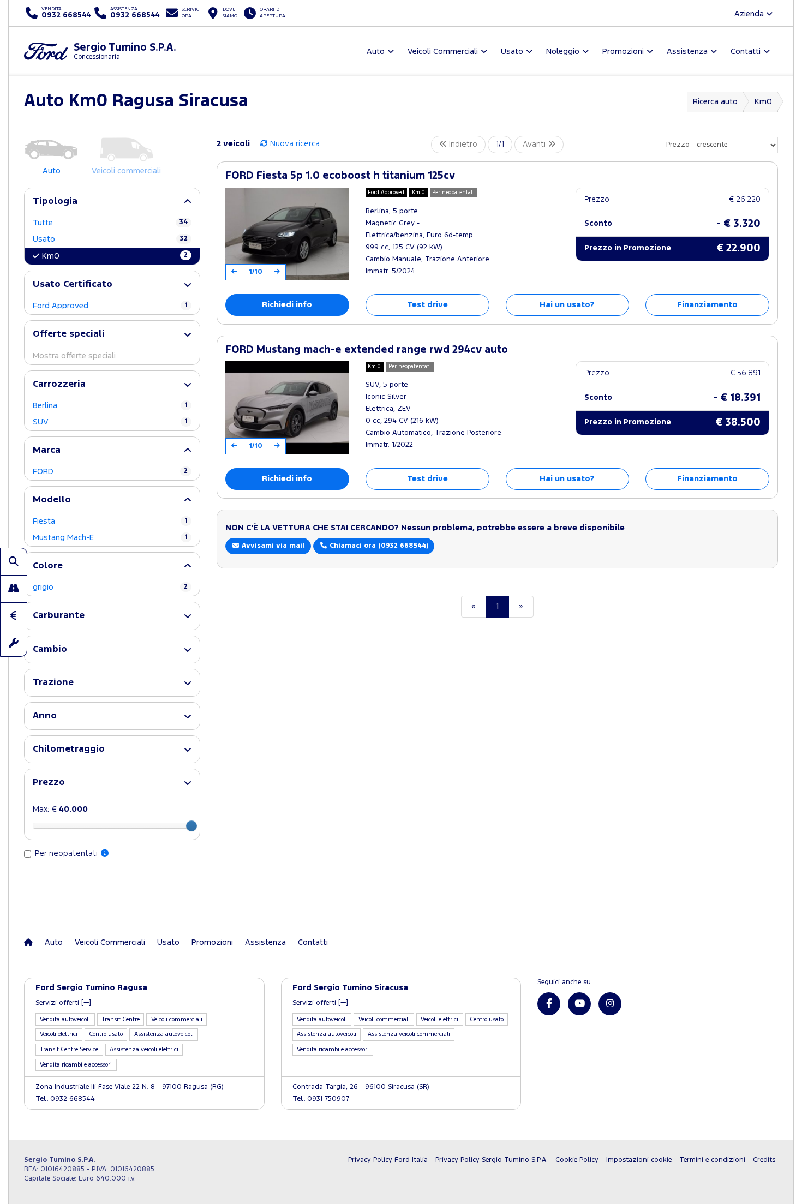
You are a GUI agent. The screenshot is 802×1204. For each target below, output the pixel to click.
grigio (110, 587)
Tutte (110, 222)
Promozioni (212, 942)
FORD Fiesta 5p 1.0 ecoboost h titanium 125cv (340, 176)
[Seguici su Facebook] (548, 1003)
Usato (110, 239)
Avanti (535, 144)
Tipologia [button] (55, 201)
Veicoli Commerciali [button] (443, 51)
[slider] (191, 825)
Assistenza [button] (687, 51)
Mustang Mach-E (110, 537)
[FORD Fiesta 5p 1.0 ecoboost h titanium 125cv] (287, 234)
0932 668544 (65, 1099)
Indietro (462, 144)
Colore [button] (48, 566)
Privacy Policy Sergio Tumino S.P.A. (491, 1160)
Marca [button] (47, 450)
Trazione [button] (53, 683)
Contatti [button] (746, 51)
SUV (110, 422)
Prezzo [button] (49, 782)
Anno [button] (45, 716)
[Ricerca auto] (13, 561)
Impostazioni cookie (639, 1160)
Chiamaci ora (377, 546)
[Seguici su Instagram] (609, 1003)
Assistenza (265, 942)
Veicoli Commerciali (110, 942)
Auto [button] (376, 51)
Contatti (313, 942)
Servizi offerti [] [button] (63, 1003)
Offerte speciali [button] (69, 334)
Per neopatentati (67, 853)
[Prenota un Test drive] (13, 588)
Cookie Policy (576, 1160)
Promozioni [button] (623, 51)
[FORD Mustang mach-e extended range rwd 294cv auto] (287, 407)
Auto (54, 942)
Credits (764, 1160)
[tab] (112, 201)
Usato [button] (512, 51)
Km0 (763, 101)
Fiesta (110, 521)
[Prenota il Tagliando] (13, 643)
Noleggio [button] (562, 51)
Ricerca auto (715, 101)
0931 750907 (320, 1099)
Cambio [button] (50, 649)
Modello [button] (52, 500)
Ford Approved (110, 305)
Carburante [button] (59, 616)
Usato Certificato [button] (72, 284)
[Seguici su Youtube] (579, 1003)
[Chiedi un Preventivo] (13, 616)
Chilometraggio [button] (69, 749)
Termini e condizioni (712, 1160)
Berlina (110, 405)
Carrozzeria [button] (59, 384)
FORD (110, 471)
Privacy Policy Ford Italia (388, 1160)
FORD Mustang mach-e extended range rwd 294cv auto (366, 350)
